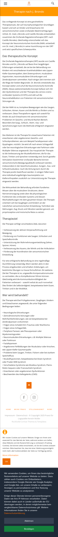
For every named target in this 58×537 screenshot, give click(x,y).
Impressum (10, 415)
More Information (10, 455)
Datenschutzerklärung (14, 513)
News (49, 409)
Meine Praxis (20, 409)
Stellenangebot (36, 409)
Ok (6, 461)
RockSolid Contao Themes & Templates (29, 421)
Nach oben (29, 385)
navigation (5, 4)
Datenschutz (22, 415)
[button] (29, 521)
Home (8, 409)
